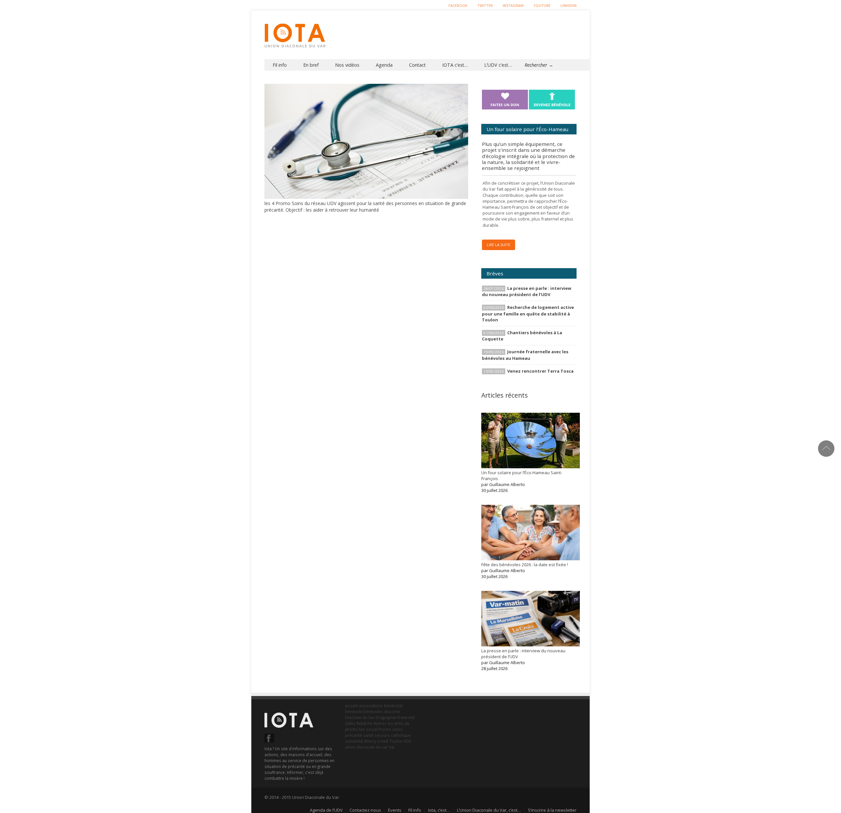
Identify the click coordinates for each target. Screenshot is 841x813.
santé (368, 735)
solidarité (354, 741)
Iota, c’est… (439, 810)
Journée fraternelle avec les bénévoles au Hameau (525, 355)
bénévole (353, 711)
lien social (368, 729)
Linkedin (568, 5)
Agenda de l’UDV (326, 810)
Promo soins (390, 729)
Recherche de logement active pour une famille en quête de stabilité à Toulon (528, 313)
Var (392, 747)
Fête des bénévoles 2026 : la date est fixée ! (524, 565)
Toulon (395, 741)
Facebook (457, 5)
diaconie (392, 711)
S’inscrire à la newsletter (552, 810)
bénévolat (393, 705)
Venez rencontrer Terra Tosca (540, 371)
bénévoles (373, 711)
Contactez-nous (365, 810)
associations (371, 705)
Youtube (542, 5)
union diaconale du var (366, 747)
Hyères (380, 723)
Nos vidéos (347, 65)
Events (394, 810)
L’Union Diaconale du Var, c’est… (489, 810)
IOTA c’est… (455, 65)
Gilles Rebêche (359, 723)
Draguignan (386, 717)
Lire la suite (498, 244)
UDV (407, 741)
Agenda (384, 65)
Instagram (513, 5)
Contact (417, 65)
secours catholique (393, 735)
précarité (353, 735)
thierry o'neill (376, 741)
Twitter (485, 5)
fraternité (406, 717)
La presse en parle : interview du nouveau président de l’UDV (526, 291)
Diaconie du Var (360, 717)
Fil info (280, 65)
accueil (351, 705)
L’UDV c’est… (498, 65)
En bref (311, 65)
